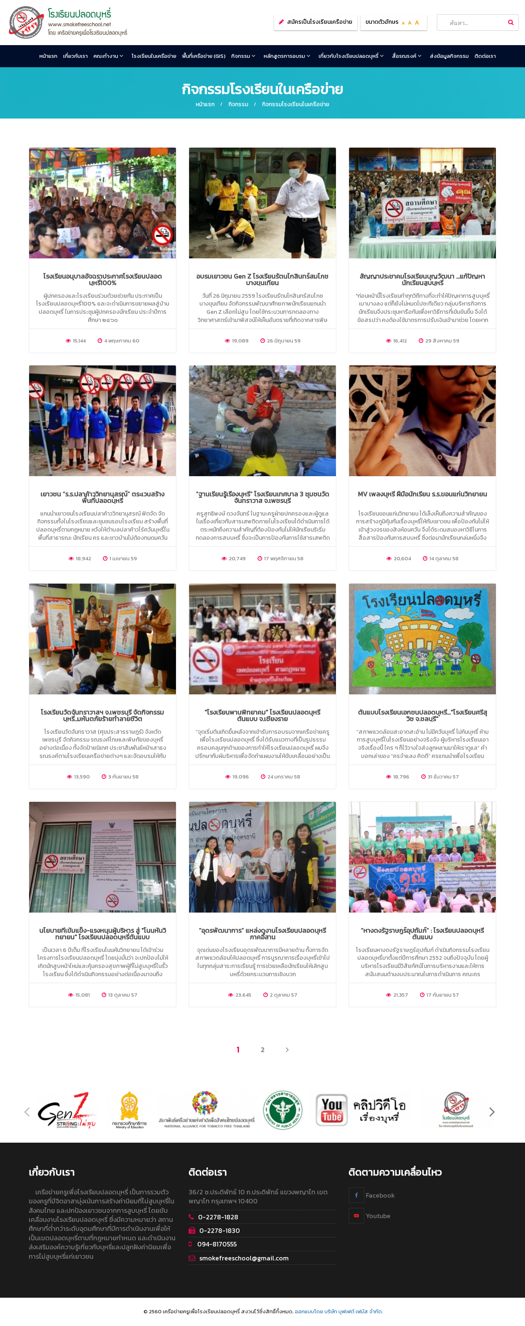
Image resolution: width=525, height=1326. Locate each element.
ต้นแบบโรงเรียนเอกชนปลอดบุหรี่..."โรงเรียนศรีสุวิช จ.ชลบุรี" (422, 715)
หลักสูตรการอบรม (285, 56)
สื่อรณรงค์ (405, 56)
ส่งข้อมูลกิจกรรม (449, 56)
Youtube (377, 1216)
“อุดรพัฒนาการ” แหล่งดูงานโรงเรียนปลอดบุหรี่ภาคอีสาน (262, 933)
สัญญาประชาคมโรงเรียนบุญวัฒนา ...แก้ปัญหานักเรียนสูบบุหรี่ (422, 279)
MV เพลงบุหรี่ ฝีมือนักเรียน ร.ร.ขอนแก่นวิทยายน (422, 494)
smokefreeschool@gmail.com (244, 1258)
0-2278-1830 (219, 1230)
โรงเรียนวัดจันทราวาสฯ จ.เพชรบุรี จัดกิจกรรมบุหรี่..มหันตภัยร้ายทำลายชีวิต (102, 715)
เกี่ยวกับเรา (75, 56)
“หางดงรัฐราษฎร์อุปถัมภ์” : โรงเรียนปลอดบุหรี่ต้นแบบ (422, 933)
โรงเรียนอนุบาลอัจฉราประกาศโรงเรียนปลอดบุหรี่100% (102, 279)
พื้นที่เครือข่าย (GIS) (204, 56)
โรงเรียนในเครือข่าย (154, 56)
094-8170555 (216, 1244)
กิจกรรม (241, 56)
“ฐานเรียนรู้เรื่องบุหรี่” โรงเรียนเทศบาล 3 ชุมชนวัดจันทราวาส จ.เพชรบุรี (262, 497)
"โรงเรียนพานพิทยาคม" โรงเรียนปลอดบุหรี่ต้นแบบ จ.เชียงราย (262, 715)
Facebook (379, 1195)
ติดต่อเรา (485, 56)
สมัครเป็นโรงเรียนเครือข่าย (319, 22)
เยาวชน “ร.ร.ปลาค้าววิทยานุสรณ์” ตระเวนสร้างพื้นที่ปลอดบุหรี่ (102, 497)
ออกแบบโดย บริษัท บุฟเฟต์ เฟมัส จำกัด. (339, 1311)
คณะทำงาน (106, 56)
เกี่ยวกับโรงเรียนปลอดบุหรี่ (349, 56)
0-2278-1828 (218, 1217)
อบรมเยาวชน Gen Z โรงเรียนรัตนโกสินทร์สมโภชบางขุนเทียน (262, 279)
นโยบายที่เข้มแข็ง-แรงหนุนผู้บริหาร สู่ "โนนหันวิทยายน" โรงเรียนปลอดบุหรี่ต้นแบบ (102, 933)
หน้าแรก (48, 56)
